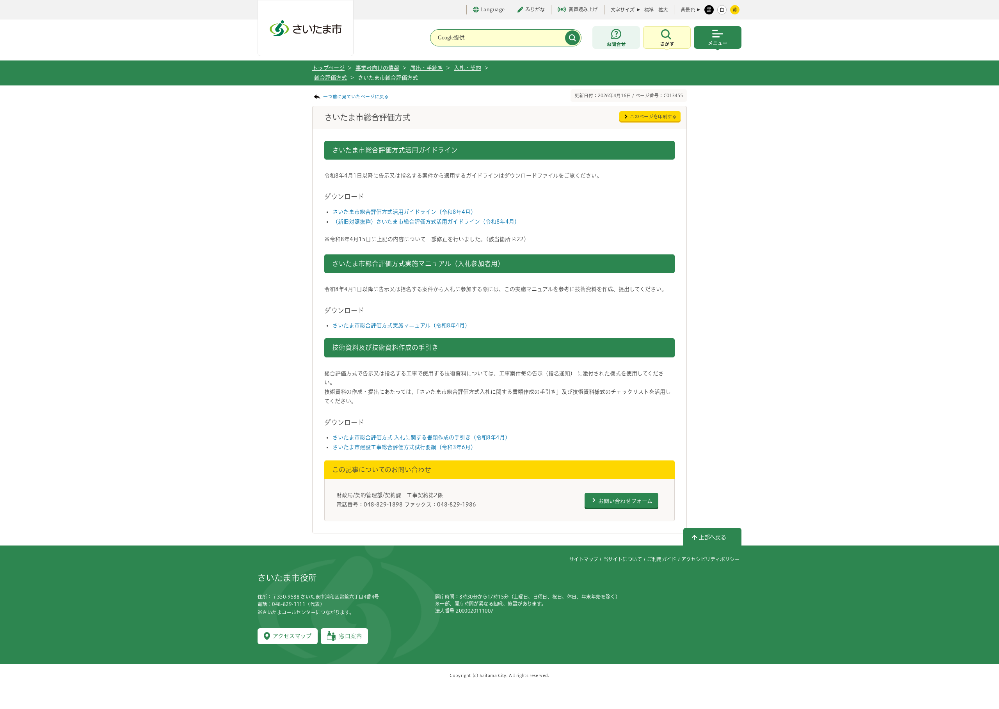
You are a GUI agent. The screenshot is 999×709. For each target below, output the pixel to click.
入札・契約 (467, 68)
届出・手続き (426, 68)
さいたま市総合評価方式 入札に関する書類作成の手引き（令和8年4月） (421, 437)
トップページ (328, 68)
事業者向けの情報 (377, 68)
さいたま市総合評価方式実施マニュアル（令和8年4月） (401, 325)
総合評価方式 (330, 77)
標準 (649, 9)
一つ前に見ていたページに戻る (356, 96)
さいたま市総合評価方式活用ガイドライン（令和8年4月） (404, 212)
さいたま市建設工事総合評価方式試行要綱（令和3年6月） (404, 447)
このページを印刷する (653, 116)
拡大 (663, 9)
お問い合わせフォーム (625, 501)
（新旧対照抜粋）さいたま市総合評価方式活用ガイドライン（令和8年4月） (426, 221)
